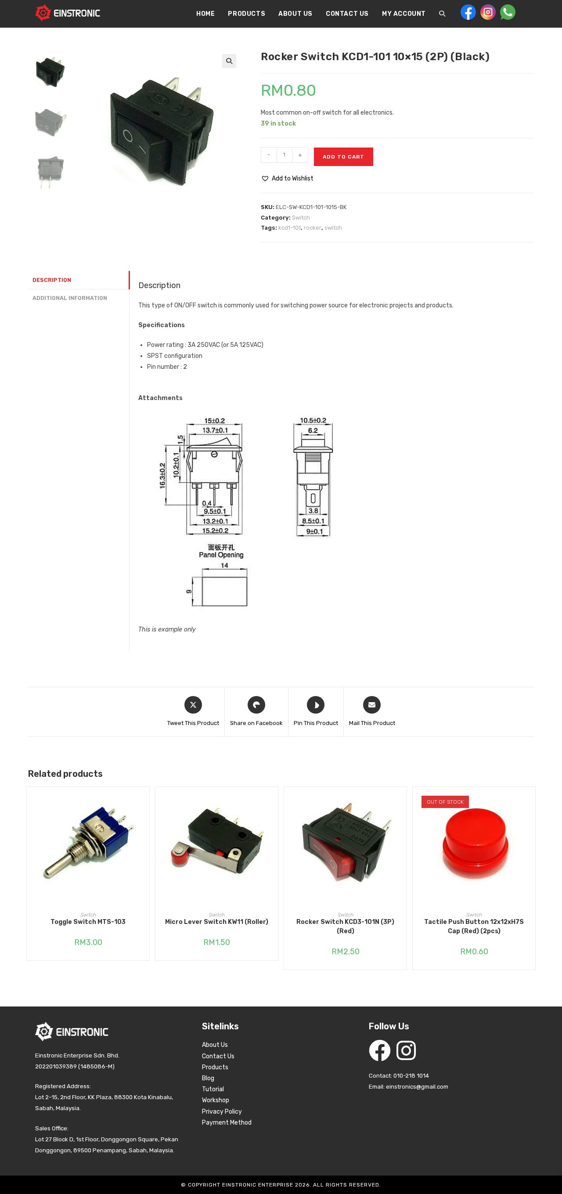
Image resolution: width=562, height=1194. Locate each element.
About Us (215, 1045)
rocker (312, 227)
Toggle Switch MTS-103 (88, 922)
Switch (301, 217)
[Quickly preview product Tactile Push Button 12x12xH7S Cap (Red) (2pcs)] (531, 802)
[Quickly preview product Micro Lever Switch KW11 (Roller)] (273, 802)
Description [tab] (51, 280)
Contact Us (218, 1056)
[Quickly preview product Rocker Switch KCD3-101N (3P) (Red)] (402, 802)
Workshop (215, 1100)
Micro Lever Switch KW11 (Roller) (216, 922)
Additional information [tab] (69, 298)
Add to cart (343, 157)
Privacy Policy (222, 1111)
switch (333, 227)
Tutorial (213, 1089)
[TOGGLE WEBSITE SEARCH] (442, 14)
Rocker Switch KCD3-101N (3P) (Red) (345, 926)
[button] (229, 61)
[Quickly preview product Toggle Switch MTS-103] (145, 802)
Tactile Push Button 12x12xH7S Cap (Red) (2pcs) (474, 926)
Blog (208, 1078)
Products (215, 1067)
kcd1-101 (289, 227)
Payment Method (227, 1122)
